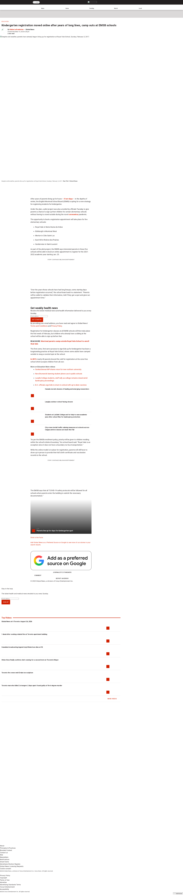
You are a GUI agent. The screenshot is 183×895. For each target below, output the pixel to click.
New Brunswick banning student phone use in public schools (58, 374)
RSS (1, 855)
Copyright (3, 878)
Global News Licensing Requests (11, 866)
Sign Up (6, 602)
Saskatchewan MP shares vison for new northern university (58, 369)
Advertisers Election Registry (10, 864)
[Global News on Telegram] (72, 843)
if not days (68, 199)
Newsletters (4, 857)
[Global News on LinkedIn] (14, 843)
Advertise (3, 882)
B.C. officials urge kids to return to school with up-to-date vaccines (61, 385)
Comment (37, 575)
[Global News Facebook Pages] (14, 828)
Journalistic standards (62, 572)
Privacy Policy (56, 326)
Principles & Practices (8, 848)
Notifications (4, 859)
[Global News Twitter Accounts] (43, 828)
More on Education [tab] (37, 367)
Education (5, 21)
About (2, 846)
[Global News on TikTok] (43, 843)
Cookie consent (5, 869)
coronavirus (73, 214)
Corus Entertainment (7, 887)
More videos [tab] (50, 367)
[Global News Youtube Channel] (72, 828)
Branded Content (6, 850)
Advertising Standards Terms (10, 885)
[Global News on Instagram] (101, 828)
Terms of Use (4, 880)
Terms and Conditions (39, 326)
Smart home (4, 862)
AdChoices (179, 893)
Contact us (4, 853)
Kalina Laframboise (17, 29)
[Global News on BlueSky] (101, 843)
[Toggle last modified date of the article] (30, 32)
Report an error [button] (62, 578)
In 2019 (33, 359)
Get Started (37, 319)
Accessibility (4, 889)
